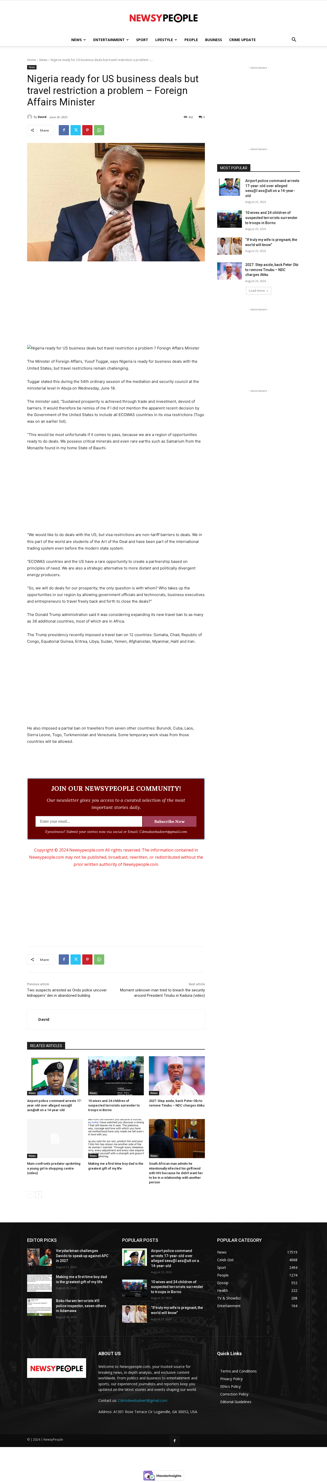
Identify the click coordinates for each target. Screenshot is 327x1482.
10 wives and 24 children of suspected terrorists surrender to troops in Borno (114, 1105)
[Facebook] (64, 130)
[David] (30, 116)
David (42, 117)
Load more (257, 290)
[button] (294, 40)
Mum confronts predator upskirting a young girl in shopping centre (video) (53, 1168)
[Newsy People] (163, 17)
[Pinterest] (87, 130)
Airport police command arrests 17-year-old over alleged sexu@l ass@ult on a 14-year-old (54, 1105)
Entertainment (109, 39)
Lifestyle (164, 39)
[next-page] (38, 1194)
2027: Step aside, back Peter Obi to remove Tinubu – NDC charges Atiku (271, 270)
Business (213, 39)
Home (31, 60)
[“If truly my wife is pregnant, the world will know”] (229, 246)
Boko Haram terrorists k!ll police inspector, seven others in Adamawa (81, 1306)
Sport (142, 39)
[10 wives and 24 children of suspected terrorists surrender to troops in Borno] (116, 1075)
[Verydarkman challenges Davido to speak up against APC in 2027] (39, 1257)
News (76, 39)
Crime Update (242, 39)
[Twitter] (76, 130)
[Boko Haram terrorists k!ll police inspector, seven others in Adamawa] (39, 1307)
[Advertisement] (116, 303)
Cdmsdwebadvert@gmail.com (142, 1400)
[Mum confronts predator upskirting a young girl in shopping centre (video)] (55, 1138)
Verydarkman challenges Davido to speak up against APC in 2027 (82, 1256)
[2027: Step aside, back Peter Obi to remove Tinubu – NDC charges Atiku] (177, 1075)
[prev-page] (30, 1194)
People (191, 39)
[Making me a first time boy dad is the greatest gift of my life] (116, 1138)
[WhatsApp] (99, 130)
